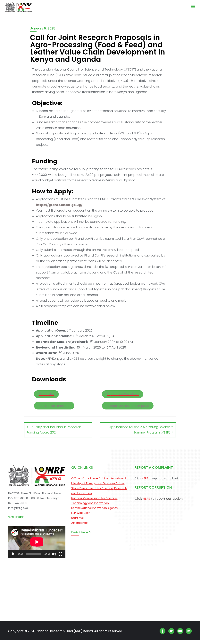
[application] (36, 542)
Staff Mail (77, 518)
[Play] (13, 554)
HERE (145, 478)
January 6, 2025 (42, 28)
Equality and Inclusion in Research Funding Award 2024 (54, 430)
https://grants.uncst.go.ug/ (59, 205)
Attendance (79, 523)
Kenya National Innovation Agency (94, 508)
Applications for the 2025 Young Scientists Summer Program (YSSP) (141, 430)
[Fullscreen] (60, 554)
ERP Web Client (81, 513)
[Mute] (54, 554)
